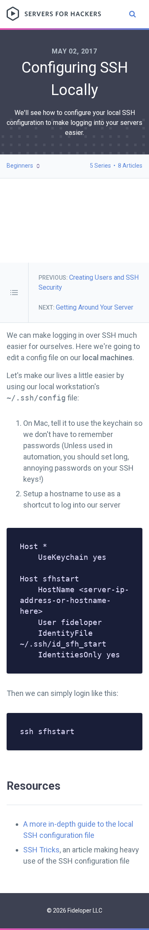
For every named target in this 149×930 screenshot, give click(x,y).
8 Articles (130, 165)
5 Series (100, 165)
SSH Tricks (41, 849)
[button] (24, 165)
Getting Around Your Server (94, 307)
